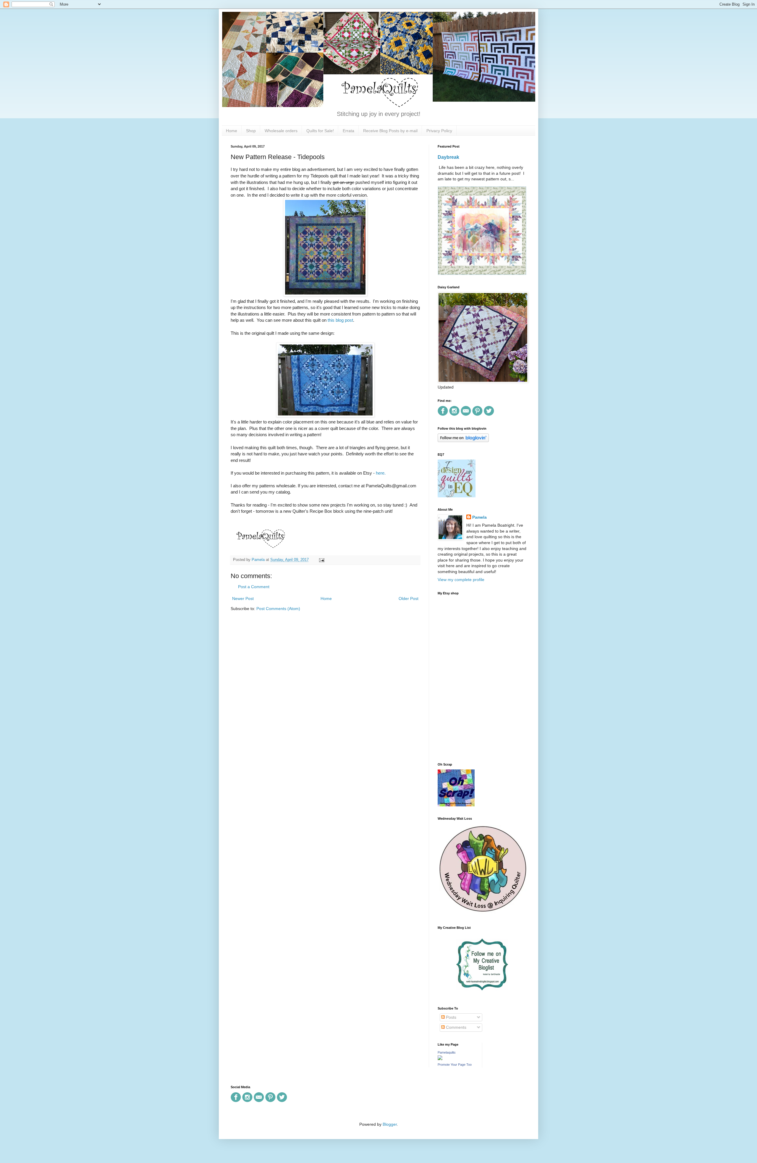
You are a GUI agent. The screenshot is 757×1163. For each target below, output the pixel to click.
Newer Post (243, 598)
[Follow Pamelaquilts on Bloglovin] (463, 440)
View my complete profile (461, 579)
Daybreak (448, 157)
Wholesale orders (281, 130)
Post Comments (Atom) (278, 608)
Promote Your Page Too (455, 1064)
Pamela (479, 517)
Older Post (408, 598)
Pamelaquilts (447, 1052)
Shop (251, 130)
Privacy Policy (439, 130)
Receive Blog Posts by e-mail (390, 130)
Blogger (390, 1124)
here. (380, 472)
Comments (455, 1027)
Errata (348, 130)
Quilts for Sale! (320, 130)
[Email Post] (320, 560)
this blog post (340, 320)
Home (231, 130)
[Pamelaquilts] (440, 1058)
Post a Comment (253, 586)
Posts (450, 1017)
